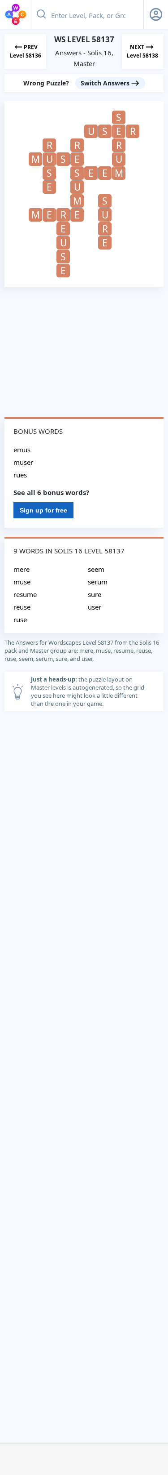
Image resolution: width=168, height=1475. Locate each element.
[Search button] (41, 14)
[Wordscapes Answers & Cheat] (15, 14)
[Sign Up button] (156, 14)
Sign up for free (43, 510)
